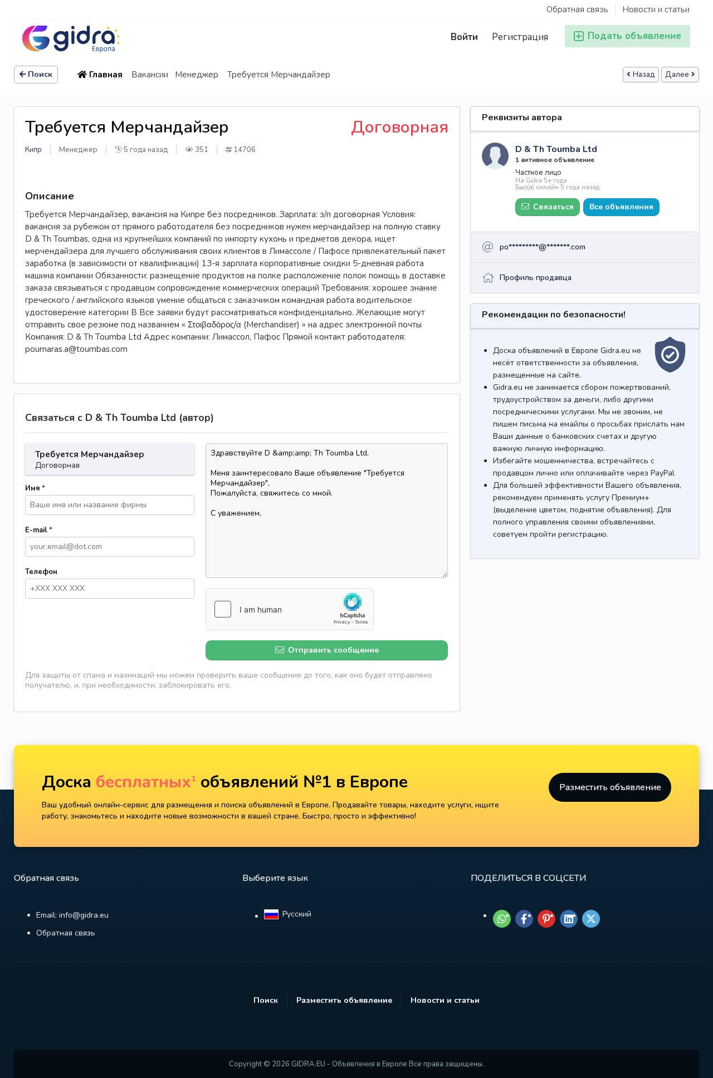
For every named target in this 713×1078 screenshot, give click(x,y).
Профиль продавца (536, 277)
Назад (644, 75)
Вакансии (149, 74)
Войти (464, 37)
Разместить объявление (610, 787)
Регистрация (520, 37)
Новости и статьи (656, 9)
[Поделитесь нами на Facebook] (524, 919)
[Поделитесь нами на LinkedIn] (569, 919)
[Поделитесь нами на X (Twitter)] (591, 919)
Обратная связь (577, 9)
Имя (35, 488)
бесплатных (146, 782)
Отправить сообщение (332, 650)
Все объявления (621, 207)
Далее (677, 75)
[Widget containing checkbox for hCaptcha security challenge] (290, 609)
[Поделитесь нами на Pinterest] (546, 919)
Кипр (33, 150)
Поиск (40, 74)
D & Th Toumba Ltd (556, 149)
